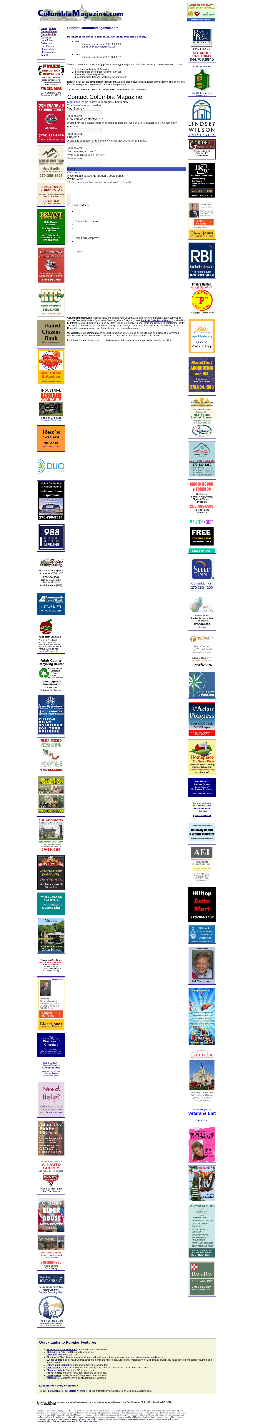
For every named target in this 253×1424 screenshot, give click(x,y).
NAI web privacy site (87, 1421)
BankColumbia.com (202, 93)
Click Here (202, 1120)
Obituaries (91, 323)
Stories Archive (48, 52)
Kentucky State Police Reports (156, 320)
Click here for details (51, 203)
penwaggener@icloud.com (102, 46)
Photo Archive (48, 49)
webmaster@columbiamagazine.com (127, 1411)
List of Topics (47, 46)
